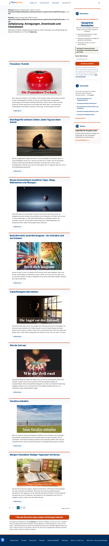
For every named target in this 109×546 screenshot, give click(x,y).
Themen (32, 3)
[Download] (70, 3)
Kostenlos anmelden (87, 63)
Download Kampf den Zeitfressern (87, 103)
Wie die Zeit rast (18, 345)
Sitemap (42, 540)
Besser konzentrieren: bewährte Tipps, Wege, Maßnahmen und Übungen (32, 181)
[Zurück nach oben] (106, 543)
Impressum (32, 540)
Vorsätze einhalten (19, 401)
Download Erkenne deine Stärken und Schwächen (87, 107)
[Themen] (36, 3)
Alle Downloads (79, 118)
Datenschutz (14, 540)
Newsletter (55, 3)
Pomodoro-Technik (19, 64)
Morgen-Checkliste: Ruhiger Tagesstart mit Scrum (35, 454)
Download (65, 3)
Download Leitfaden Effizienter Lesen (87, 111)
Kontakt (23, 540)
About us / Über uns (77, 540)
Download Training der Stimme (85, 114)
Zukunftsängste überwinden (24, 292)
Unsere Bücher (44, 3)
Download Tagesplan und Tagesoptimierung (84, 99)
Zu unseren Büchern (81, 140)
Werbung (65, 540)
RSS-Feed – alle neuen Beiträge (97, 540)
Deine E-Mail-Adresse (81, 56)
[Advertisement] (39, 47)
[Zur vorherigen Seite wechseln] (12, 507)
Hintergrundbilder (53, 540)
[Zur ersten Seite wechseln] (9, 507)
